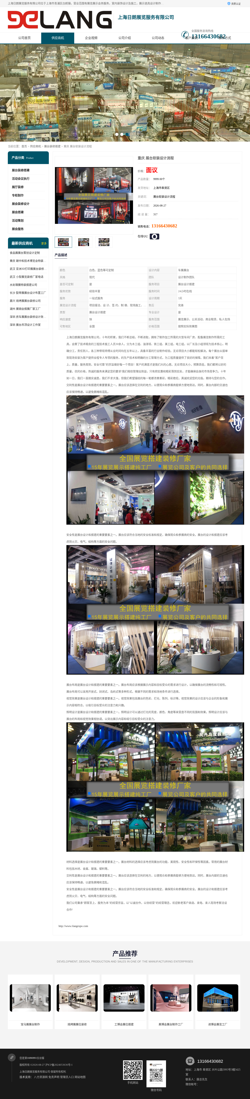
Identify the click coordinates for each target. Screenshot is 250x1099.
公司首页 (24, 38)
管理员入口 (67, 1077)
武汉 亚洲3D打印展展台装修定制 (28, 268)
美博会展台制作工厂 (124, 1024)
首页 (24, 146)
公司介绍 (124, 38)
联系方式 (225, 38)
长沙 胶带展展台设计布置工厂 (28, 292)
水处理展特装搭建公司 (23, 284)
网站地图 (80, 1077)
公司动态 (158, 38)
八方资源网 (41, 1077)
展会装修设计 (20, 203)
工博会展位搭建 (77, 1024)
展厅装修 (18, 187)
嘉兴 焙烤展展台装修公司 (25, 300)
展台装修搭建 (52, 146)
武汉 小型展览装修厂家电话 (26, 276)
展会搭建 (18, 212)
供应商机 (58, 38)
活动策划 (18, 220)
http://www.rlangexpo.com (73, 926)
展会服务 (18, 229)
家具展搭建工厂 (217, 1024)
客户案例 (191, 38)
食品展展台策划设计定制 (25, 252)
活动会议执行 (20, 178)
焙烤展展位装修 (30, 1024)
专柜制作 (18, 195)
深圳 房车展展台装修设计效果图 (28, 316)
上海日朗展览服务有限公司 (35, 1071)
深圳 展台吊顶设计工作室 (25, 324)
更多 (44, 243)
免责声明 (53, 1077)
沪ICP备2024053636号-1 (59, 1064)
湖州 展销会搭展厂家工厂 (25, 308)
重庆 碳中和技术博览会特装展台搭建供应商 (28, 260)
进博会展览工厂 (170, 1024)
